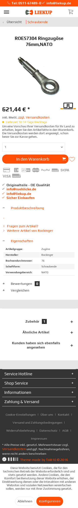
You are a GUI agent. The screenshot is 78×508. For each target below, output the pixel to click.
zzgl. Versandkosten (33, 117)
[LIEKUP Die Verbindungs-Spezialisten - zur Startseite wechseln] (39, 12)
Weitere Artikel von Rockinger (29, 231)
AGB (65, 430)
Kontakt (63, 414)
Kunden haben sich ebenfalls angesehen (36, 345)
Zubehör (35, 321)
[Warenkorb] (71, 11)
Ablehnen (25, 501)
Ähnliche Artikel (36, 332)
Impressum (39, 438)
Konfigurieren (49, 501)
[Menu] (6, 11)
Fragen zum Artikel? (22, 226)
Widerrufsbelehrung (20, 430)
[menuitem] (6, 11)
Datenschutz (48, 430)
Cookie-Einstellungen (21, 414)
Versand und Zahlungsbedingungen (37, 422)
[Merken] (72, 159)
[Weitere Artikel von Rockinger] (68, 105)
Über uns (47, 414)
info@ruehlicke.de (21, 189)
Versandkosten (14, 449)
